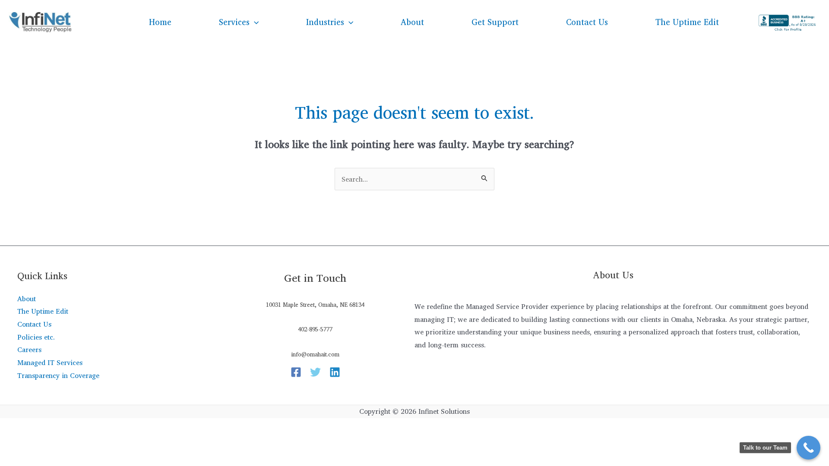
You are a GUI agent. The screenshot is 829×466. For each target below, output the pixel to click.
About (412, 22)
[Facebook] (296, 372)
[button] (254, 22)
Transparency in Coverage (58, 375)
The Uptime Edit (687, 22)
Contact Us (587, 22)
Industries (325, 22)
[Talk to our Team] (808, 448)
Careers (29, 349)
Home (160, 22)
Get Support (495, 22)
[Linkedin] (335, 372)
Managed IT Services (49, 362)
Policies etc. (36, 337)
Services (234, 22)
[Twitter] (315, 372)
